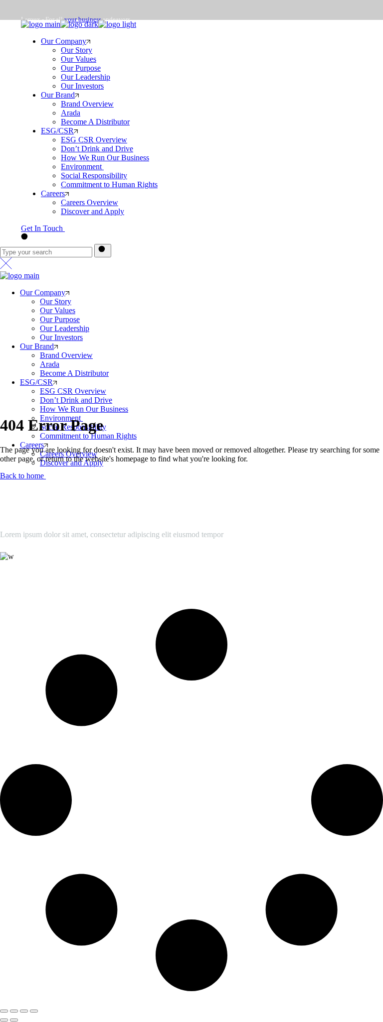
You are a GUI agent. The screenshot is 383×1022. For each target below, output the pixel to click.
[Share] (14, 1011)
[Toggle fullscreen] (24, 1011)
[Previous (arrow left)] (4, 1020)
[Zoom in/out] (34, 1011)
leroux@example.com (50, 75)
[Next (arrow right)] (14, 1020)
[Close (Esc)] (4, 1011)
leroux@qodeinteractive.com (45, 576)
